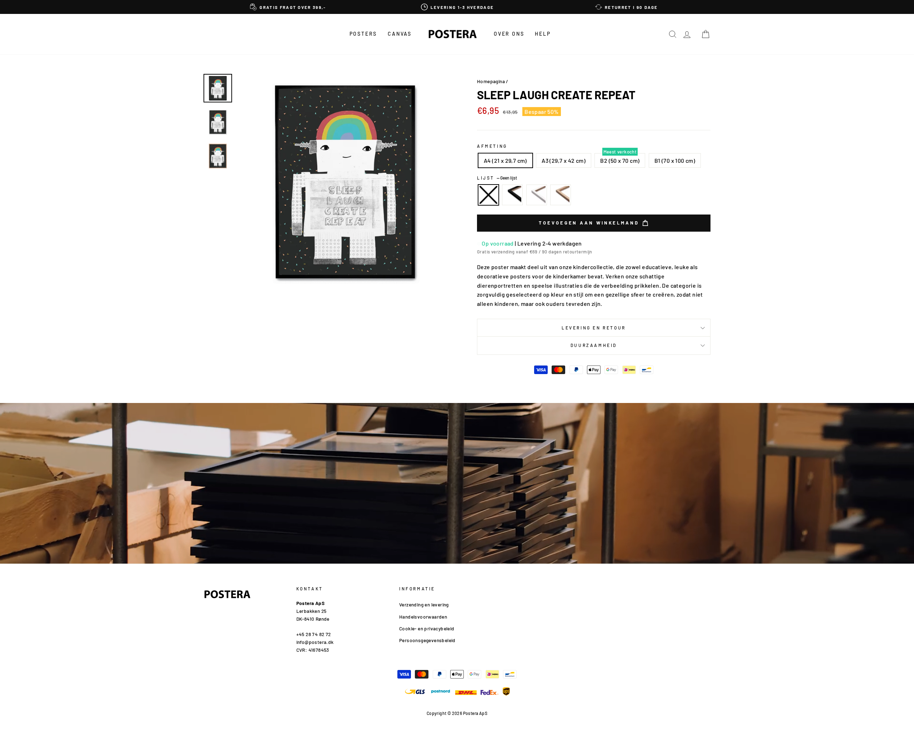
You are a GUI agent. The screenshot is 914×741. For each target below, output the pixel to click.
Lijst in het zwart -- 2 (512, 195)
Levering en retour (594, 327)
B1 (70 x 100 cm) (674, 160)
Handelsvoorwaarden (423, 617)
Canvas (400, 34)
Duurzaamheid (594, 345)
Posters (363, 34)
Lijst (497, 177)
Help (543, 34)
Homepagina (491, 81)
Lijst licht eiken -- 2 (561, 195)
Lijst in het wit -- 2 (537, 195)
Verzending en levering (424, 604)
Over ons (509, 34)
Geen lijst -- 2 (488, 195)
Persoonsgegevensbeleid (427, 640)
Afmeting (492, 145)
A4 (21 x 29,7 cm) (505, 160)
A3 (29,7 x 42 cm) (564, 160)
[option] (288, 7)
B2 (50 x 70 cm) (619, 160)
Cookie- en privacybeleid (427, 628)
